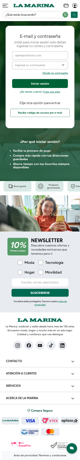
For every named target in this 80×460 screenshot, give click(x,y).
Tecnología (54, 262)
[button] (63, 65)
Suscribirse (40, 293)
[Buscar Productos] (65, 14)
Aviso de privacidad (26, 455)
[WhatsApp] (72, 448)
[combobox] (35, 14)
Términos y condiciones (52, 455)
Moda (29, 262)
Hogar (30, 272)
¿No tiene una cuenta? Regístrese (40, 91)
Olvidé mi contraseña (55, 73)
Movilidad (53, 272)
